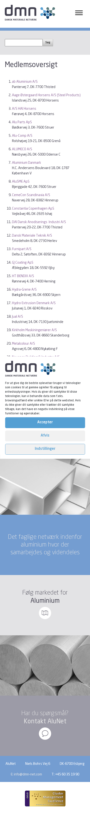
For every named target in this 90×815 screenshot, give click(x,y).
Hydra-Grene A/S (24, 289)
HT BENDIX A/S (23, 276)
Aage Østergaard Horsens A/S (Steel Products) (46, 95)
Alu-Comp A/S (22, 135)
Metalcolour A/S (23, 343)
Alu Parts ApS (22, 122)
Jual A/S (17, 316)
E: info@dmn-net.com (26, 774)
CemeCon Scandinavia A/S (31, 195)
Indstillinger (45, 449)
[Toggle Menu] (79, 13)
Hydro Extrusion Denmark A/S (34, 303)
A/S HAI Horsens (24, 108)
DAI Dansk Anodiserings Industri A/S (39, 222)
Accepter (45, 422)
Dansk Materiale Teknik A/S (32, 235)
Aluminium (45, 600)
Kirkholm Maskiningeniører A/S (34, 330)
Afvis (45, 436)
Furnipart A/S (21, 249)
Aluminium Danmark (26, 162)
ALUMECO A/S (22, 149)
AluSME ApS (21, 181)
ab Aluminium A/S (25, 81)
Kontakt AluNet (45, 721)
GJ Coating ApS (22, 262)
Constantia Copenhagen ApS (33, 208)
